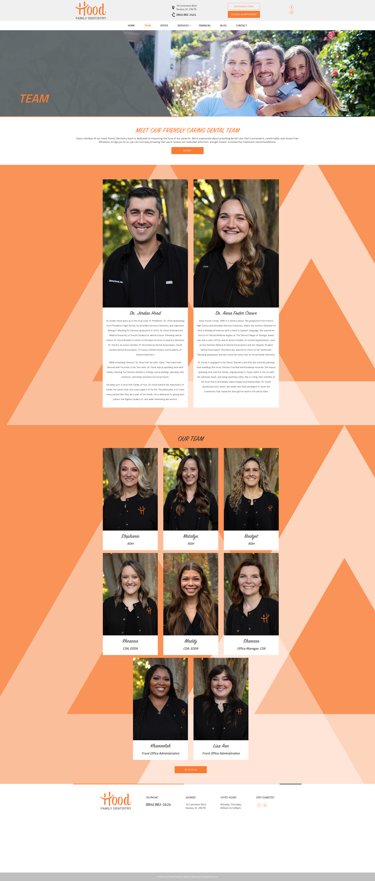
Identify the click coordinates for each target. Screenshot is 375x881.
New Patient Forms (244, 6)
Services (183, 25)
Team (147, 25)
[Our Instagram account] (291, 12)
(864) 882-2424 (186, 14)
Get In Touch (190, 769)
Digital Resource (211, 876)
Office (164, 25)
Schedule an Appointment (244, 14)
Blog (223, 25)
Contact (241, 25)
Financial (205, 25)
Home (131, 25)
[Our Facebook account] (291, 7)
